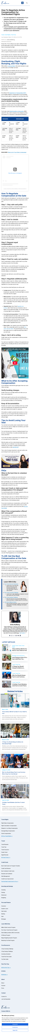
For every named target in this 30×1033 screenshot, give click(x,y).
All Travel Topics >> (5, 857)
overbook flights (11, 66)
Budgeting (3, 897)
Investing (3, 889)
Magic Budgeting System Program (9, 937)
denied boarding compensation (17, 111)
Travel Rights (7, 34)
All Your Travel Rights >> (6, 836)
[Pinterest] (16, 635)
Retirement (3, 895)
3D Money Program (5, 935)
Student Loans (4, 908)
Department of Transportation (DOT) (17, 93)
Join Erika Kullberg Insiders (10, 602)
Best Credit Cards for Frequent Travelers (10, 865)
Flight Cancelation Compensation (9, 825)
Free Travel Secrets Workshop (11, 584)
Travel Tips (13, 34)
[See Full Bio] (26, 633)
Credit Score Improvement (7, 878)
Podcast (3, 985)
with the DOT (16, 447)
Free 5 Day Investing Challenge (11, 592)
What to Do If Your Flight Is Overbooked (17, 152)
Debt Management (5, 876)
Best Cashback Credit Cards (7, 871)
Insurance (3, 906)
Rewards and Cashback (6, 873)
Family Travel (4, 852)
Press (2, 988)
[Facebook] (10, 635)
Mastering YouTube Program (8, 940)
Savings (3, 892)
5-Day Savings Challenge (7, 951)
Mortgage (3, 919)
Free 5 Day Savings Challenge (11, 597)
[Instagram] (12, 635)
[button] (22, 3)
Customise (15, 1027)
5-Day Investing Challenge (7, 948)
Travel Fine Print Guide (6, 956)
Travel (2, 34)
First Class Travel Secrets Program (9, 930)
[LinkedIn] (20, 635)
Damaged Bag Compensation (8, 831)
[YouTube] (18, 635)
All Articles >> (4, 974)
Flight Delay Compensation (7, 823)
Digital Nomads (4, 854)
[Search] (27, 3)
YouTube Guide (4, 959)
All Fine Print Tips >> (6, 967)
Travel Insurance (5, 849)
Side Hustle (4, 911)
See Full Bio (22, 633)
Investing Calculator (5, 954)
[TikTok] (14, 635)
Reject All (15, 1030)
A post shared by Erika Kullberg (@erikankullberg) (15, 188)
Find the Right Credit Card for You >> (9, 881)
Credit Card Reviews (6, 868)
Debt (2, 916)
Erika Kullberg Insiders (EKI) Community (10, 932)
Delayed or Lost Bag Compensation (9, 828)
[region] (15, 1023)
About (2, 983)
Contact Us (4, 996)
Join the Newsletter (5, 999)
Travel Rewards (4, 844)
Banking (3, 913)
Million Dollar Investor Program (8, 927)
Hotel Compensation (6, 833)
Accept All (15, 1024)
